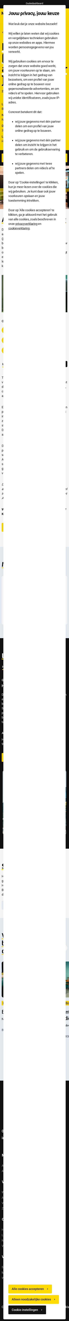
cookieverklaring (19, 228)
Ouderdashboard (34, 3)
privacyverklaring (26, 224)
